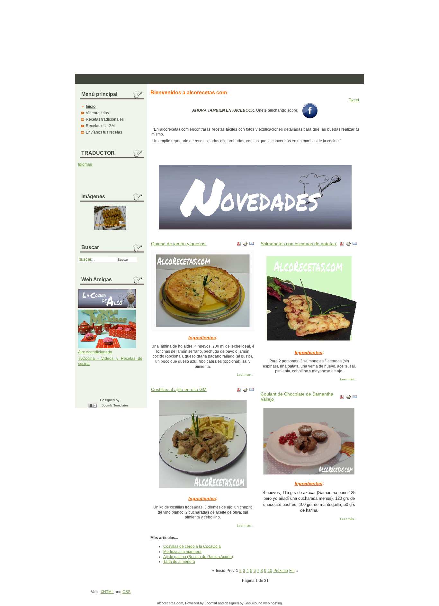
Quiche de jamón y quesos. (179, 243)
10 (270, 570)
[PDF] (238, 245)
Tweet (354, 100)
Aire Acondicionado (95, 352)
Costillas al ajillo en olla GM (179, 389)
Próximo (280, 570)
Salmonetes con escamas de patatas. (299, 243)
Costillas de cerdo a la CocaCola (192, 546)
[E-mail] (251, 245)
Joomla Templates (115, 405)
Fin (292, 570)
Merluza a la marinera (182, 551)
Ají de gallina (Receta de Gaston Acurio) (198, 557)
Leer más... (245, 374)
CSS (126, 592)
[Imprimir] (245, 245)
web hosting (272, 603)
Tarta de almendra (179, 561)
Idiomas (85, 164)
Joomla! (211, 603)
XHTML (107, 592)
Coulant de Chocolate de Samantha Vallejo (297, 396)
